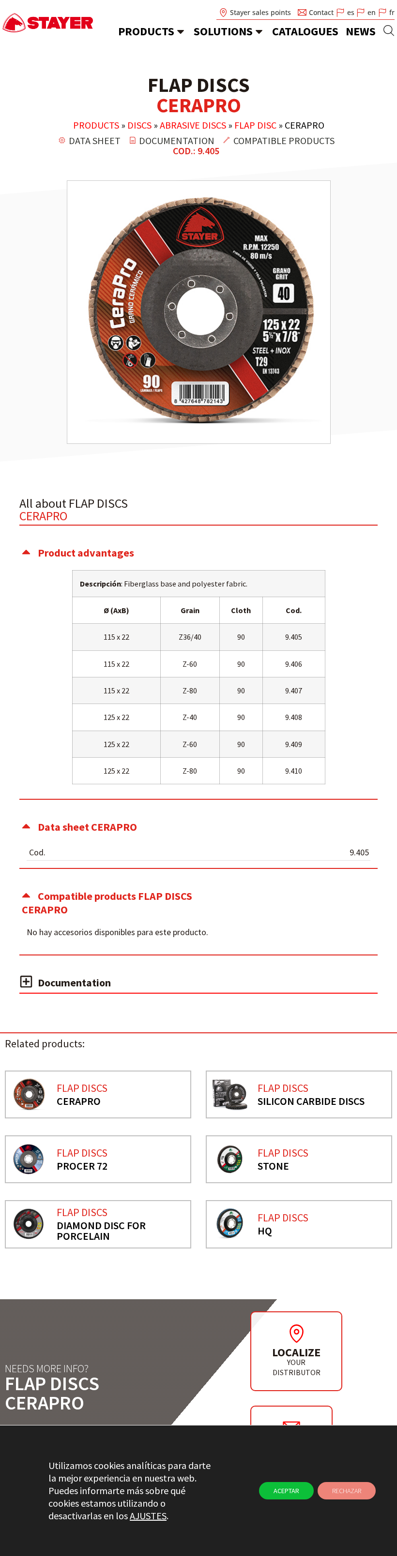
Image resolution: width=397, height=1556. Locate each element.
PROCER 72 (82, 1166)
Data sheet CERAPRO (87, 827)
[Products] (180, 31)
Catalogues (305, 31)
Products (146, 31)
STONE (273, 1166)
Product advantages (86, 552)
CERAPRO (79, 1101)
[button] (198, 553)
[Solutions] (259, 31)
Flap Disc (255, 125)
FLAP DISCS (82, 1088)
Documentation (74, 982)
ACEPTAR (286, 1490)
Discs (139, 125)
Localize (296, 1352)
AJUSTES (148, 1516)
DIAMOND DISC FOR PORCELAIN (101, 1230)
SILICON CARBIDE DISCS (311, 1101)
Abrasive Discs (193, 125)
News (361, 31)
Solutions (223, 31)
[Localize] (296, 1333)
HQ (265, 1230)
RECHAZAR (346, 1490)
